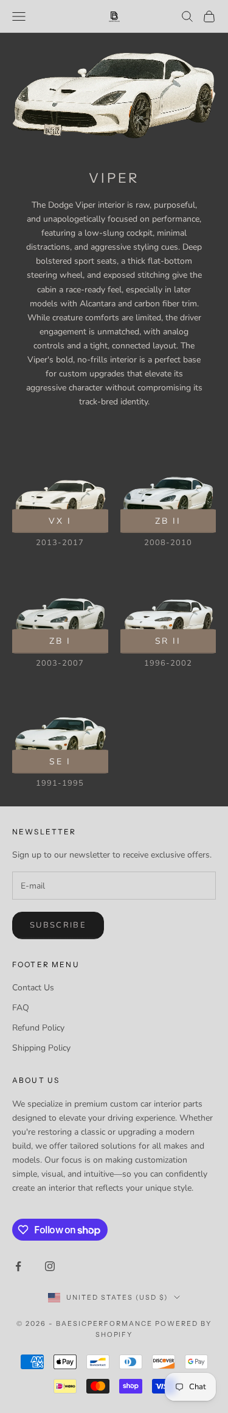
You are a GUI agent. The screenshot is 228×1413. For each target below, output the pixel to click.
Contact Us (33, 987)
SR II (168, 641)
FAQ (20, 1007)
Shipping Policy (41, 1048)
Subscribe (58, 925)
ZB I (60, 641)
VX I (60, 520)
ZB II (168, 520)
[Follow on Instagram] (50, 1266)
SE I (60, 761)
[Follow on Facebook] (18, 1266)
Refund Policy (38, 1028)
